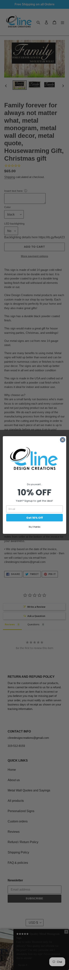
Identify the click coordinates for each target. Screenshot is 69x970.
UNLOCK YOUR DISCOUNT (18, 496)
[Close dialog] (65, 464)
